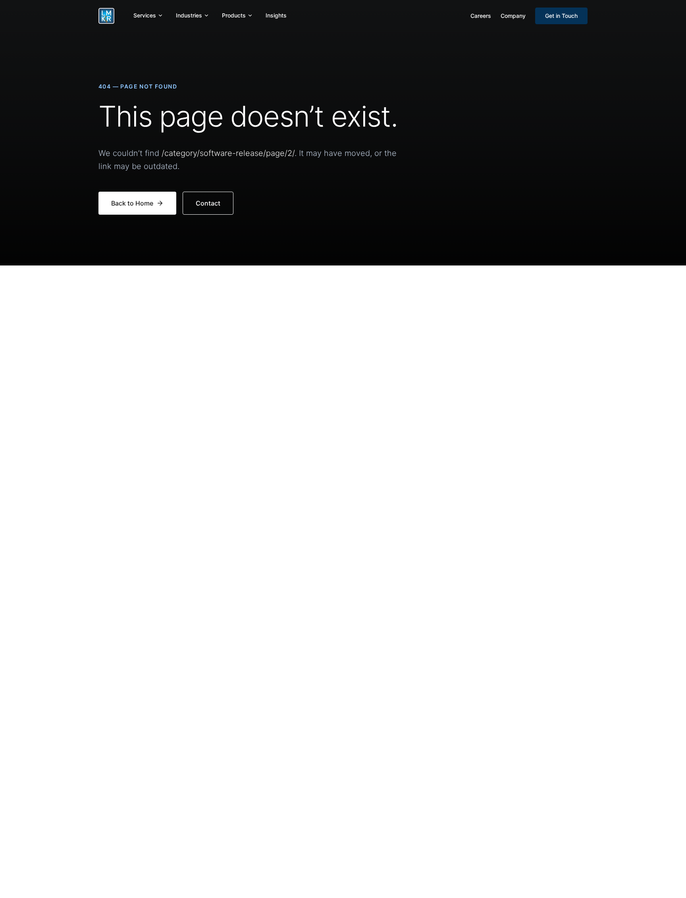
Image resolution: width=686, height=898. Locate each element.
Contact (208, 203)
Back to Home (132, 203)
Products (234, 15)
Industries (189, 15)
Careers (480, 15)
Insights (276, 15)
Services (144, 15)
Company (513, 15)
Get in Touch (561, 15)
